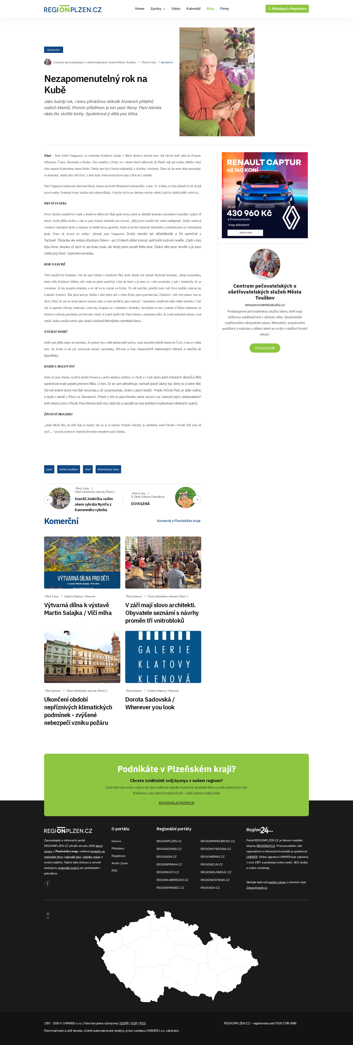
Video (175, 8)
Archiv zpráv (120, 863)
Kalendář (194, 8)
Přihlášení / (280, 8)
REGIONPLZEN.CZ (169, 841)
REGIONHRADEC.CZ (170, 887)
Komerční (53, 49)
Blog (210, 8)
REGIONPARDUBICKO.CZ (218, 841)
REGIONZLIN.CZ (212, 864)
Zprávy (156, 8)
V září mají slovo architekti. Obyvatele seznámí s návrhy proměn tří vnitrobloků (162, 612)
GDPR (124, 1023)
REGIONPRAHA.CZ (169, 864)
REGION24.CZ (210, 887)
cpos (49, 469)
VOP (134, 1023)
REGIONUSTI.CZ (167, 872)
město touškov (68, 469)
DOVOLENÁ (140, 503)
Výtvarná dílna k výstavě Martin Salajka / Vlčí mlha (78, 609)
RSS (114, 870)
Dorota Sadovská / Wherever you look (150, 703)
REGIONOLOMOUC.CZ (216, 872)
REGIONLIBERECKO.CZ (172, 880)
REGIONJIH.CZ (166, 856)
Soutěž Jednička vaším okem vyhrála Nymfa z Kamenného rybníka (94, 504)
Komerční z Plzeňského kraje (179, 521)
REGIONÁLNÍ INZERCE (176, 803)
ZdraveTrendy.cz (256, 887)
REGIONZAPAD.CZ (169, 849)
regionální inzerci (68, 868)
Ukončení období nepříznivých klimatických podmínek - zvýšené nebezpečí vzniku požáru (78, 710)
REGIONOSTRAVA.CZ (215, 880)
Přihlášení (118, 848)
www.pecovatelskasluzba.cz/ (265, 305)
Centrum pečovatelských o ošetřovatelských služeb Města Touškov (94, 62)
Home (139, 8)
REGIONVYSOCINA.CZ (216, 849)
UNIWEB (251, 856)
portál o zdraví (277, 882)
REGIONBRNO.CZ (213, 856)
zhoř (88, 469)
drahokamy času (108, 469)
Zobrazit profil (265, 348)
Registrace (298, 8)
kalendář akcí (73, 856)
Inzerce (116, 841)
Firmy (224, 8)
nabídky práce (91, 856)
